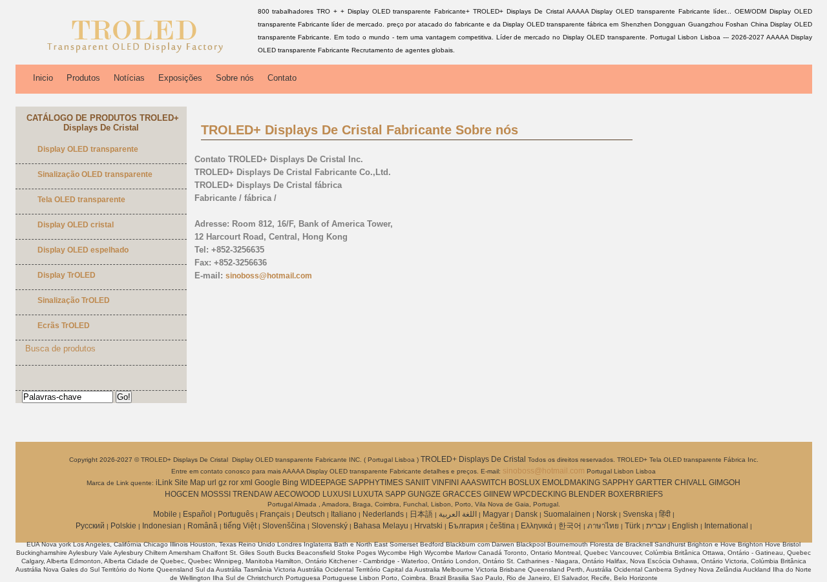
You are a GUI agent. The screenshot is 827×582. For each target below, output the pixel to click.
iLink (164, 482)
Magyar (496, 514)
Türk (632, 526)
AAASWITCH (484, 482)
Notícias (129, 78)
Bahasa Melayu (380, 526)
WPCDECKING (540, 494)
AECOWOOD (297, 494)
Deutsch (310, 514)
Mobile (165, 514)
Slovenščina (284, 526)
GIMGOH (724, 482)
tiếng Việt (240, 526)
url (211, 482)
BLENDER (587, 494)
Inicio (43, 78)
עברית (656, 526)
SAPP (395, 494)
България (466, 526)
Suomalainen (567, 514)
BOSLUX (524, 482)
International (726, 526)
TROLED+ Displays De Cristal (474, 459)
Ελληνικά (536, 526)
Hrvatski (428, 526)
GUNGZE (424, 494)
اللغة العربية (458, 514)
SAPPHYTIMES (375, 482)
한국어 (569, 526)
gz (222, 482)
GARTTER (654, 482)
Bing (290, 482)
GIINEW (497, 494)
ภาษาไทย (603, 526)
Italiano (344, 514)
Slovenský (329, 526)
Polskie (123, 526)
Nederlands (383, 514)
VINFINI (445, 482)
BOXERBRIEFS (635, 494)
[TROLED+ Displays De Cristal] (134, 55)
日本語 (421, 514)
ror (233, 482)
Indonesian (162, 526)
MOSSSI (216, 494)
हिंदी (665, 514)
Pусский (90, 526)
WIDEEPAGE (323, 482)
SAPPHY (618, 482)
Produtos (83, 78)
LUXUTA (368, 494)
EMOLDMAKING (571, 482)
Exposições (180, 78)
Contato (282, 78)
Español (197, 514)
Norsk (606, 514)
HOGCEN (182, 494)
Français (275, 514)
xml (246, 482)
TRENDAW (252, 494)
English (685, 526)
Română (202, 526)
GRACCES (462, 494)
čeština (502, 526)
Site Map (189, 482)
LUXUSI (336, 494)
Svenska (638, 514)
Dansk (526, 514)
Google (267, 482)
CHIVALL (691, 482)
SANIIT (417, 482)
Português (236, 514)
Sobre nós (235, 78)
